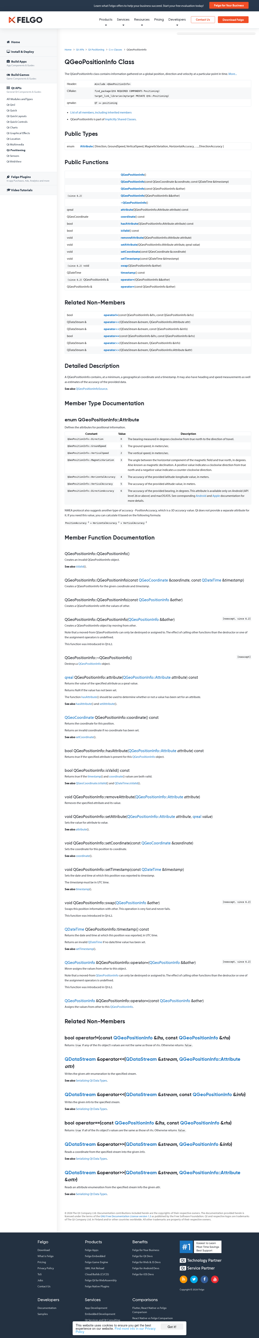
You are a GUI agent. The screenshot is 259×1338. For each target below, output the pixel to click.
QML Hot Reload (94, 1268)
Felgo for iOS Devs (143, 1274)
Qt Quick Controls (17, 121)
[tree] (28, 116)
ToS (40, 1274)
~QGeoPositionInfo (133, 202)
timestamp (128, 272)
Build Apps (20, 63)
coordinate (128, 216)
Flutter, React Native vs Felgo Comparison (149, 1310)
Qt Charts (12, 127)
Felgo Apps (91, 1250)
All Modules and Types (20, 99)
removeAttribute (132, 237)
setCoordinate (130, 251)
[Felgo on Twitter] (194, 1279)
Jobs (40, 1280)
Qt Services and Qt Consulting (102, 1320)
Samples (43, 1314)
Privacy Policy (46, 1268)
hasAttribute (129, 223)
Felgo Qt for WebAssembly (101, 1280)
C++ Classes (115, 49)
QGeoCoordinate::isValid (91, 783)
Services (123, 19)
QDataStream (80, 1059)
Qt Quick (12, 110)
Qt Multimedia (15, 144)
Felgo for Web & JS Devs (146, 1262)
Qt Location (13, 139)
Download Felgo (233, 20)
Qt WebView (14, 161)
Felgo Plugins (28, 178)
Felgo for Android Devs (145, 1268)
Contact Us (203, 19)
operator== (111, 336)
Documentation (47, 1308)
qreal (69, 677)
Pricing (159, 19)
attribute (127, 209)
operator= (127, 279)
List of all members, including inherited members (101, 112)
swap (124, 265)
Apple (216, 496)
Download (44, 1250)
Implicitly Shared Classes (120, 119)
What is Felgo (45, 1256)
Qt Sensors (13, 156)
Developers (177, 19)
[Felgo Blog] (183, 1279)
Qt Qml (11, 104)
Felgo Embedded (95, 1256)
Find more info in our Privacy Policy (116, 1330)
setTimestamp (130, 258)
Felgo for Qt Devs (142, 1256)
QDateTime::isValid (126, 783)
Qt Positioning (16, 150)
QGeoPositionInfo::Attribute (147, 677)
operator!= (111, 315)
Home (15, 42)
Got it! (172, 1326)
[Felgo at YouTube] (215, 1279)
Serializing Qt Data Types (91, 1080)
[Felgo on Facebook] (204, 1279)
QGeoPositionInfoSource (91, 389)
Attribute (86, 146)
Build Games (21, 76)
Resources (142, 19)
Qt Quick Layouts (17, 116)
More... (232, 74)
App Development (96, 1308)
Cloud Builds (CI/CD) (97, 1274)
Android (201, 496)
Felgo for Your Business (229, 5)
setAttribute (129, 244)
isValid (125, 230)
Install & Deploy (22, 52)
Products (105, 19)
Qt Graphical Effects (18, 133)
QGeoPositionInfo (132, 174)
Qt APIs (24, 89)
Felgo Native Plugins (97, 1286)
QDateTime (211, 580)
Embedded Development (100, 1314)
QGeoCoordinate (153, 580)
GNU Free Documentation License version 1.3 (125, 1216)
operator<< (111, 322)
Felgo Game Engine (96, 1262)
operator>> (111, 343)
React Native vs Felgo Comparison (152, 1318)
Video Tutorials (21, 190)
